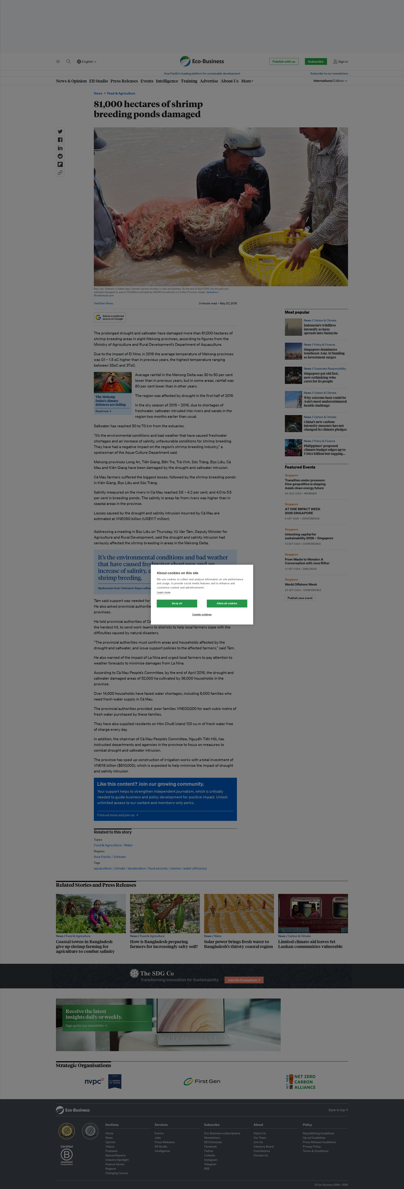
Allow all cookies (227, 603)
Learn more (163, 592)
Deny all (177, 603)
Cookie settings (202, 614)
